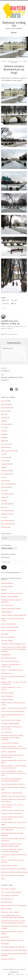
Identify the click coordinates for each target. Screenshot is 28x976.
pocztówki (4, 460)
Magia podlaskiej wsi (6, 612)
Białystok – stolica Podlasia (8, 751)
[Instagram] (16, 389)
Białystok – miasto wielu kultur (9, 596)
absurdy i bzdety (5, 404)
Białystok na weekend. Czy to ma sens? (11, 593)
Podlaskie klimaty (6, 654)
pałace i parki (14, 334)
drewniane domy (5, 424)
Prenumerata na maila (8, 554)
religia (3, 467)
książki (3, 437)
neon (2, 454)
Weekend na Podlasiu (7, 586)
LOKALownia (4, 447)
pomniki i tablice (5, 464)
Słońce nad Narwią (6, 732)
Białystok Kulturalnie (6, 902)
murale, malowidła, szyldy (8, 450)
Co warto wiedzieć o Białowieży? (10, 743)
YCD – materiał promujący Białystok (11, 892)
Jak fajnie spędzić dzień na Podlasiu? (11, 608)
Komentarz (21, 358)
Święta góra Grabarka (7, 699)
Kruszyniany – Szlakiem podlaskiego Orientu (13, 643)
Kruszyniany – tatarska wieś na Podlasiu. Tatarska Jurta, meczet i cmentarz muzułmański (12, 737)
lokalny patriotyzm (6, 514)
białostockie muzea (6, 407)
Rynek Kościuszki (5, 470)
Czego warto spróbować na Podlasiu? (11, 813)
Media (3, 878)
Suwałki (3, 500)
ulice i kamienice (5, 474)
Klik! (4, 567)
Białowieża (4, 590)
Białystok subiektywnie (7, 583)
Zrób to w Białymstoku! (7, 484)
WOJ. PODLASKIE (6, 504)
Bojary (3, 414)
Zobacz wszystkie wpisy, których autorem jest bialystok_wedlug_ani (13, 327)
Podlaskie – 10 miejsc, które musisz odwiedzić (13, 708)
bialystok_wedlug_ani (14, 61)
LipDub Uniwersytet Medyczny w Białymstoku (13, 905)
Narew (3, 517)
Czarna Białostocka (6, 510)
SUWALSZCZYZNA (6, 494)
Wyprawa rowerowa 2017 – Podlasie (11, 720)
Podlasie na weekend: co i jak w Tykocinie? (12, 810)
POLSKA (3, 490)
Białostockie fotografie (7, 693)
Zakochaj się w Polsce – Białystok (10, 912)
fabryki (3, 431)
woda (2, 477)
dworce (3, 427)
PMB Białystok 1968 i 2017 (8, 959)
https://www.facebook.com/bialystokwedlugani (14, 872)
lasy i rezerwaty (5, 444)
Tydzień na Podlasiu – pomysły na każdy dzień (13, 615)
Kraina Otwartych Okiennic (8, 624)
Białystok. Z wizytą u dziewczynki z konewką (13, 796)
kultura (3, 440)
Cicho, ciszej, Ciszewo (7, 605)
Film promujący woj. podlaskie (9, 895)
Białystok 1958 (5, 937)
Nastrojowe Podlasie (7, 640)
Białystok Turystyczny (7, 899)
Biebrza (3, 507)
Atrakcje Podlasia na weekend (9, 865)
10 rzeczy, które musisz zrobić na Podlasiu (12, 711)
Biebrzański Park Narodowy (8, 658)
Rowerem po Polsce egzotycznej (10, 661)
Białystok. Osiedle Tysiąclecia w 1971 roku (12, 940)
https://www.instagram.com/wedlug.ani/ (13, 875)
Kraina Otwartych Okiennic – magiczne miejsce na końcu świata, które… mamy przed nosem (13, 773)
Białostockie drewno (6, 673)
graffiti (3, 434)
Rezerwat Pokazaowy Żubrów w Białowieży (13, 784)
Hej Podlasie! (4, 634)
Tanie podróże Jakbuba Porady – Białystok (12, 947)
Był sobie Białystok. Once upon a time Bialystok (14, 950)
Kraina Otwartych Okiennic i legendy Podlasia (13, 869)
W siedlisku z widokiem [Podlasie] (10, 723)
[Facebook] (11, 389)
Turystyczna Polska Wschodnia (9, 627)
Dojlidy (3, 421)
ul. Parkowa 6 (5, 370)
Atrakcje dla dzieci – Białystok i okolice (11, 793)
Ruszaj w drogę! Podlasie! (8, 637)
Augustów (4, 497)
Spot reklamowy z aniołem (8, 889)
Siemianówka (4, 527)
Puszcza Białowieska (6, 520)
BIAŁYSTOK (6, 334)
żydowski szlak (5, 487)
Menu (15, 32)
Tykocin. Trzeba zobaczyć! (8, 630)
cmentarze (4, 417)
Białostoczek (4, 411)
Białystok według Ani (14, 24)
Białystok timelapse (6, 908)
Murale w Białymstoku (7, 696)
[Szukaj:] (14, 538)
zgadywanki (4, 480)
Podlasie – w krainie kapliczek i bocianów (12, 670)
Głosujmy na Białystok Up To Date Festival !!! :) (12, 377)
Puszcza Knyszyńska (6, 524)
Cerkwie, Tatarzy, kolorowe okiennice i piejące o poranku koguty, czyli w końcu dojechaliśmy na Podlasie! (13, 649)
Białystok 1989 (5, 943)
